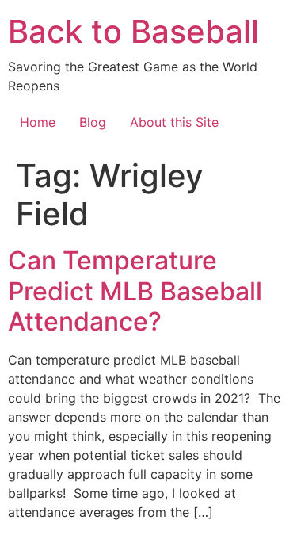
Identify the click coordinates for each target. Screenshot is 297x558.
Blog (92, 122)
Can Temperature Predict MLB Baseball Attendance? (135, 291)
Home (37, 122)
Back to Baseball (133, 31)
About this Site (174, 122)
